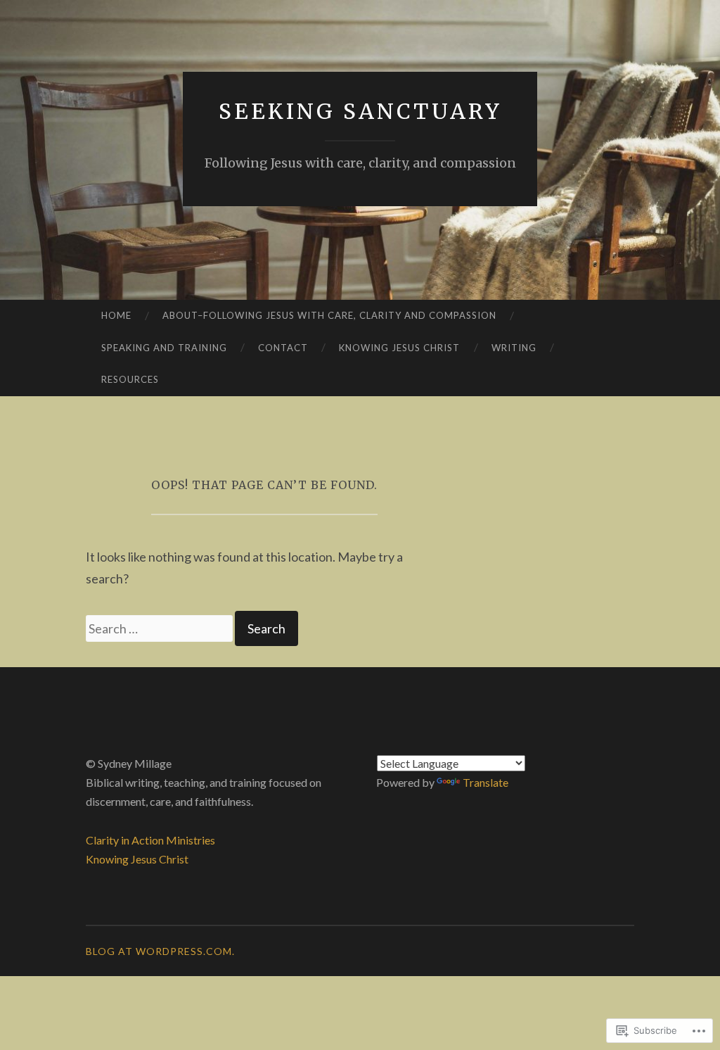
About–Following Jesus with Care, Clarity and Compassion (329, 315)
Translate (485, 782)
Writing (513, 347)
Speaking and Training (164, 347)
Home (116, 315)
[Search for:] (160, 628)
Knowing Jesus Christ (399, 347)
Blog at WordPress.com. (160, 951)
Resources (130, 379)
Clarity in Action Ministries (150, 840)
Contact (283, 347)
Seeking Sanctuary (360, 111)
